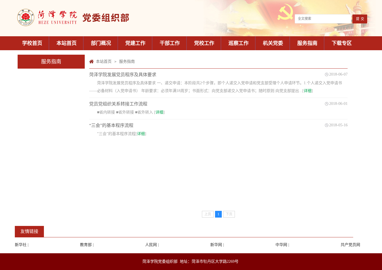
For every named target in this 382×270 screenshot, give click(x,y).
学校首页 (32, 43)
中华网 (281, 245)
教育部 (86, 245)
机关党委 (273, 43)
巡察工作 (238, 43)
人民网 (151, 245)
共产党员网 (350, 245)
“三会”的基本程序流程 (111, 125)
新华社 (21, 245)
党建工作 (135, 43)
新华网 (216, 245)
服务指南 (307, 43)
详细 (308, 91)
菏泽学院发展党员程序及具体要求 (122, 74)
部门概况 (101, 43)
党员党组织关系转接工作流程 (118, 104)
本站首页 (66, 43)
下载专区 (342, 43)
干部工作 (170, 43)
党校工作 (204, 43)
